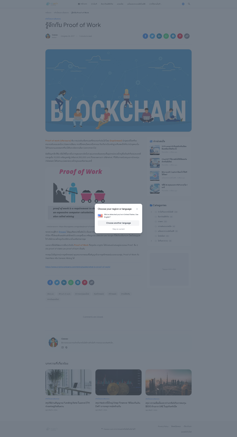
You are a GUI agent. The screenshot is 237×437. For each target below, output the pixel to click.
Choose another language (118, 223)
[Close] (137, 209)
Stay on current (119, 229)
